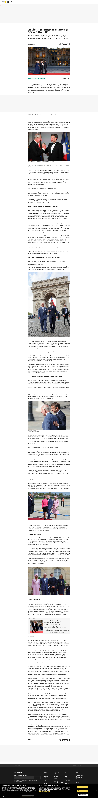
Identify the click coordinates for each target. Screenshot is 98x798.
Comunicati (67, 783)
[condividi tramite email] (67, 44)
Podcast (56, 776)
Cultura (45, 780)
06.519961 (78, 780)
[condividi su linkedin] (65, 44)
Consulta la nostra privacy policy (28, 796)
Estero (45, 775)
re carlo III (30, 78)
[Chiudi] (96, 790)
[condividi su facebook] (60, 44)
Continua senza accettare (83, 790)
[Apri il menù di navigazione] (8, 2)
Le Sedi (66, 775)
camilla (35, 78)
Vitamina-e (56, 780)
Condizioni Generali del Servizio (19, 781)
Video (55, 773)
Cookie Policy (67, 779)
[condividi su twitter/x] (63, 44)
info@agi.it (77, 782)
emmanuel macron (41, 78)
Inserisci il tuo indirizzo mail (20, 775)
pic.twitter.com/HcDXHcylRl (63, 387)
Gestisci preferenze (83, 794)
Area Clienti (67, 781)
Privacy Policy (67, 780)
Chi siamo (67, 773)
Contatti (66, 777)
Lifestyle (45, 783)
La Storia (66, 776)
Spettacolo (46, 781)
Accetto (82, 786)
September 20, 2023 (51, 389)
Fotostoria (56, 775)
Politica (45, 777)
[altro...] (69, 44)
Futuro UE (56, 781)
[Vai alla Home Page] (4, 2)
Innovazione (46, 779)
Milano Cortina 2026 (58, 782)
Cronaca (46, 773)
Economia (46, 776)
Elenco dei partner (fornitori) (44, 791)
